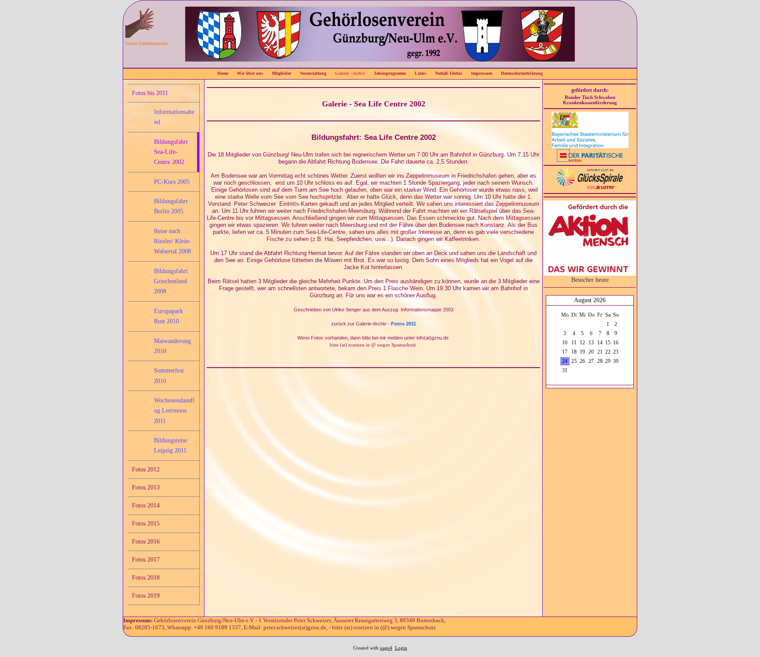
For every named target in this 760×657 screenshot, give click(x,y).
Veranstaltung (313, 73)
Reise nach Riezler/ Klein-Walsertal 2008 (172, 241)
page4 (386, 648)
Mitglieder (281, 73)
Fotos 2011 (403, 323)
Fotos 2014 (146, 505)
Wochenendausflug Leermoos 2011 (174, 410)
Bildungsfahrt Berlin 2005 (171, 206)
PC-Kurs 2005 (172, 182)
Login (401, 648)
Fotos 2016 (146, 541)
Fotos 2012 (146, 469)
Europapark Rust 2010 (168, 316)
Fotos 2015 (146, 523)
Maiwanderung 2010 (172, 346)
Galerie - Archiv (350, 73)
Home (222, 73)
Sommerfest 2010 (169, 375)
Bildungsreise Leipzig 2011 (170, 445)
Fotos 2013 (146, 487)
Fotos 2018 (146, 577)
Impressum (481, 73)
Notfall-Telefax (448, 73)
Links (420, 73)
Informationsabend (174, 117)
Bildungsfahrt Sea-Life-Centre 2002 (171, 152)
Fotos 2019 (146, 595)
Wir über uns (250, 73)
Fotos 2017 (146, 559)
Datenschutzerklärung (522, 73)
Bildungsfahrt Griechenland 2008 (171, 281)
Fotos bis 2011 (150, 93)
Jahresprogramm (390, 73)
